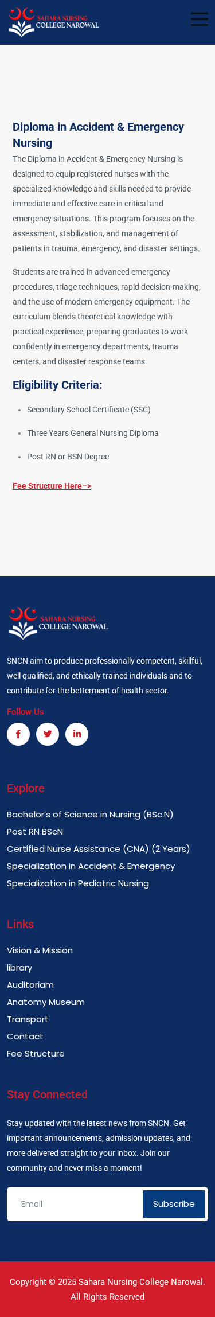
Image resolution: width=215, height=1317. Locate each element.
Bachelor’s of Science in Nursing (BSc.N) (90, 814)
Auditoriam (30, 985)
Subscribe (174, 1204)
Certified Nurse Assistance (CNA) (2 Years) (98, 849)
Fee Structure (36, 1053)
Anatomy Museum (46, 1002)
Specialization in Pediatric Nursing (78, 883)
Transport (28, 1019)
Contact (25, 1036)
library (19, 967)
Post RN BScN (35, 831)
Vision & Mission (40, 950)
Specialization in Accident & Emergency (91, 866)
